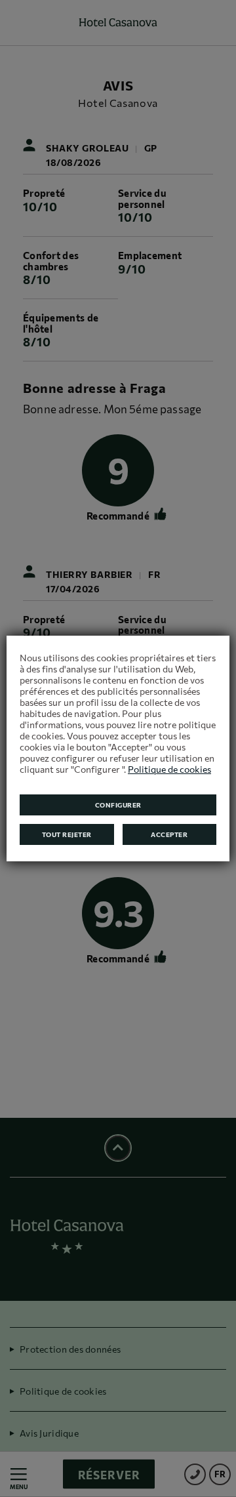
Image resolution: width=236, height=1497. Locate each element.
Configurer (118, 805)
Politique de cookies (169, 769)
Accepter (169, 834)
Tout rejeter (67, 834)
